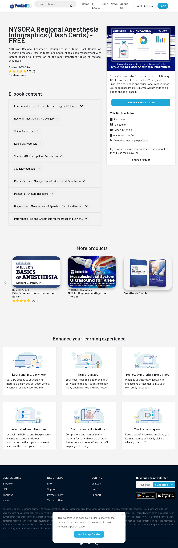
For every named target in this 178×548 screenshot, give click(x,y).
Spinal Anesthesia (24, 131)
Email (95, 489)
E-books (96, 5)
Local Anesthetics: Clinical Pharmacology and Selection (46, 106)
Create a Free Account (141, 102)
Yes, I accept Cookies (89, 534)
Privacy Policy (55, 494)
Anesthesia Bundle (135, 293)
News (114, 3)
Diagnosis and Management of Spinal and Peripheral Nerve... (49, 206)
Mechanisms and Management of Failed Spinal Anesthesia (47, 181)
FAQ (49, 483)
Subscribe (162, 484)
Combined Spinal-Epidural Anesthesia (36, 156)
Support (52, 489)
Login (163, 5)
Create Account (145, 5)
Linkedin (97, 483)
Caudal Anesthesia (25, 168)
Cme (105, 3)
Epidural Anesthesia (26, 143)
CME (5, 489)
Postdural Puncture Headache (31, 193)
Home (85, 3)
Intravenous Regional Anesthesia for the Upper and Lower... (48, 218)
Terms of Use (55, 500)
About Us (124, 5)
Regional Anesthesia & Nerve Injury (34, 118)
